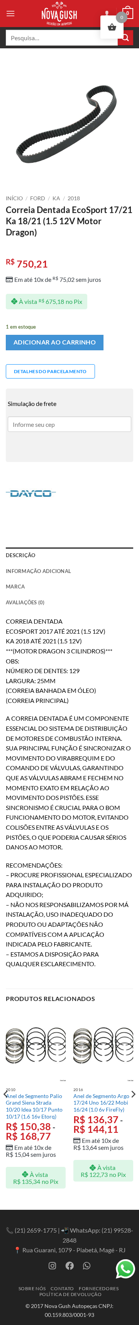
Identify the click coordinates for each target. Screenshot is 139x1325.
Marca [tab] (15, 586)
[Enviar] (125, 37)
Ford (37, 198)
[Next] (132, 1109)
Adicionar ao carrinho (55, 342)
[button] (10, 13)
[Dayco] (31, 493)
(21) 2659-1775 (36, 1230)
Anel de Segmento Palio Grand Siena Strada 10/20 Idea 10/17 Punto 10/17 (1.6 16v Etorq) (34, 1106)
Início (14, 198)
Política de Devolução (70, 1294)
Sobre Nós (32, 1288)
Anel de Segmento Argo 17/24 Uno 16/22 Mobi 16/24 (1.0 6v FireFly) (101, 1103)
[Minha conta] (107, 13)
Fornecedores (99, 1288)
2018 (74, 198)
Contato (62, 1288)
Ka (56, 198)
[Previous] (6, 1109)
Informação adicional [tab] (38, 571)
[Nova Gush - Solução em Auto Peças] (59, 13)
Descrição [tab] (20, 555)
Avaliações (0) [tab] (25, 602)
